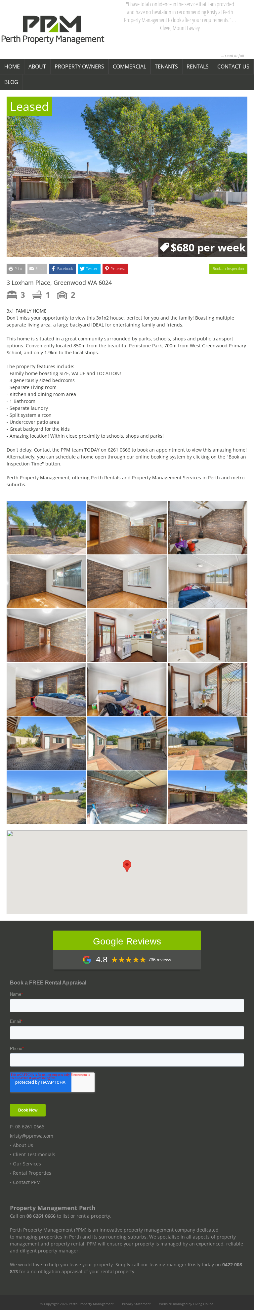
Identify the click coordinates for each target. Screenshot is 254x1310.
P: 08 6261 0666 (27, 1127)
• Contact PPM (25, 1182)
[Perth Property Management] (53, 30)
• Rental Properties (30, 1173)
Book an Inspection (228, 268)
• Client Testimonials (32, 1155)
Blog (11, 82)
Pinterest (117, 268)
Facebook (65, 268)
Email (39, 268)
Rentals (198, 66)
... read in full (232, 55)
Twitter (91, 268)
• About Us (21, 1145)
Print (18, 268)
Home (12, 66)
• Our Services (25, 1164)
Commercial (129, 66)
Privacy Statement (136, 1304)
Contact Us (233, 66)
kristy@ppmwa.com (31, 1136)
